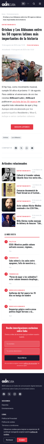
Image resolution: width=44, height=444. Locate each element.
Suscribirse (22, 358)
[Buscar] (34, 4)
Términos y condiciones (10, 425)
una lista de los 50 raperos (24, 101)
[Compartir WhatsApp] (26, 148)
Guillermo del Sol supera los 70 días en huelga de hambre (22, 294)
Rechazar (9, 440)
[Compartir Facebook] (16, 148)
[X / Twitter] (9, 394)
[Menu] (40, 3)
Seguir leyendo (22, 127)
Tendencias (14, 258)
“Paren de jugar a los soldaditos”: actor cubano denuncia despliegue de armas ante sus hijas (23, 279)
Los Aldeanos (16, 137)
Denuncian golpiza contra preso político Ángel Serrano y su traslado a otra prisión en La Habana (22, 313)
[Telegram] (20, 394)
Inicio (3, 14)
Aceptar (22, 440)
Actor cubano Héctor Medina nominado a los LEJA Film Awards (29, 208)
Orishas (5, 137)
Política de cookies (8, 422)
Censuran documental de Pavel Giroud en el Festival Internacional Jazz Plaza (28, 193)
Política (12, 242)
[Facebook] (4, 394)
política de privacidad (30, 363)
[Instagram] (15, 394)
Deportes (5, 405)
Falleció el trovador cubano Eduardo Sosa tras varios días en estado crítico (29, 178)
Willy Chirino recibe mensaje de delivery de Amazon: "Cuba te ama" (29, 223)
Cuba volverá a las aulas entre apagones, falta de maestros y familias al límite (22, 263)
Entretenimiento (13, 14)
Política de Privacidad (9, 418)
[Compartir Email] (32, 148)
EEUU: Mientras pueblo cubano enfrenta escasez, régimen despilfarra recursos (22, 247)
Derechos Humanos (17, 290)
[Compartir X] (21, 148)
